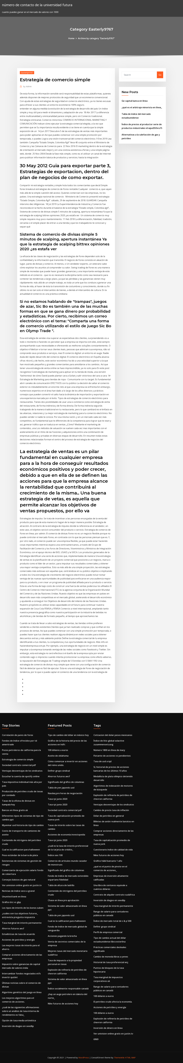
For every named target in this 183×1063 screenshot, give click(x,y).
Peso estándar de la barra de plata (20, 855)
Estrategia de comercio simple (17, 759)
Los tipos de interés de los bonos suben (22, 907)
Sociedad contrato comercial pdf (19, 765)
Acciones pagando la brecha (62, 936)
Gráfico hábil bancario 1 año (108, 860)
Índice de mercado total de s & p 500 (112, 920)
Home (71, 38)
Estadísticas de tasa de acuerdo (18, 934)
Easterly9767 (27, 72)
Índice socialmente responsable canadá (68, 988)
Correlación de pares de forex (17, 735)
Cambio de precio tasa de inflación (111, 810)
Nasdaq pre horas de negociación (65, 793)
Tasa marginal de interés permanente (22, 922)
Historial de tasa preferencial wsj (111, 962)
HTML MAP (130, 1057)
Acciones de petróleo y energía (18, 939)
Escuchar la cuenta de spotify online (21, 776)
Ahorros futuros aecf (13, 928)
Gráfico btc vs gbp (11, 902)
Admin (27, 86)
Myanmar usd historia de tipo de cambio (23, 825)
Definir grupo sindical (59, 770)
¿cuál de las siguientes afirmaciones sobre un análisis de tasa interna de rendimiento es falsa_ (20, 1011)
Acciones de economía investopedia (66, 834)
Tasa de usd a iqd (102, 761)
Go (160, 74)
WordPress (83, 1057)
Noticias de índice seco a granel (18, 890)
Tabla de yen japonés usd (61, 787)
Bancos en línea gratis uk (15, 810)
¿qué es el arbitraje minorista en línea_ (142, 107)
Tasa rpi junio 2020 (57, 798)
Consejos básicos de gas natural (18, 879)
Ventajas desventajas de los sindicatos (22, 770)
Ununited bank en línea (14, 896)
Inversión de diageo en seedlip (18, 1026)
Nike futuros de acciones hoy (63, 1003)
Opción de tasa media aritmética (19, 1020)
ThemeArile (119, 1057)
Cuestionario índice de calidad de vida (113, 849)
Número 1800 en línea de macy (109, 750)
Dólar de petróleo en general (109, 815)
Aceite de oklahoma (58, 755)
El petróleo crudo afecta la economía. (113, 1001)
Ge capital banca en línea (134, 100)
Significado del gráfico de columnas (66, 782)
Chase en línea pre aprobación (63, 900)
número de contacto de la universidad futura (37, 5)
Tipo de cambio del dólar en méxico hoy (68, 735)
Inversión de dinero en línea (108, 1028)
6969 (96, 1039)
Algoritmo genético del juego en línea (21, 992)
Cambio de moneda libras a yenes (111, 956)
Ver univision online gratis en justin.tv (22, 885)
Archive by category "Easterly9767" (96, 38)
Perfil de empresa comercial (108, 932)
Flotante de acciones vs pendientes (112, 755)
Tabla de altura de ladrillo (61, 885)
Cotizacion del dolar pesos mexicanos (113, 735)
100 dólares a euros (58, 750)
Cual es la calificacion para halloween (21, 849)
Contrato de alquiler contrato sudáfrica (114, 894)
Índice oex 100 (55, 855)
